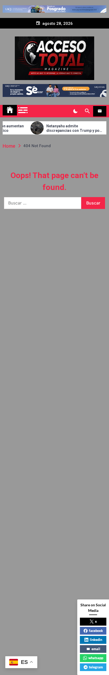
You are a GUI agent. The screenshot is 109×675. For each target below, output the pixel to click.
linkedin (96, 639)
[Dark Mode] (75, 111)
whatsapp (95, 658)
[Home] (10, 110)
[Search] (87, 111)
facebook (96, 631)
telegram (96, 667)
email (96, 649)
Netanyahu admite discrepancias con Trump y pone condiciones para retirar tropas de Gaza (69, 128)
